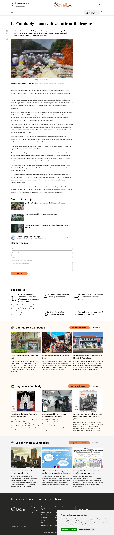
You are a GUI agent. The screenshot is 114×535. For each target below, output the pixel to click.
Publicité (44, 517)
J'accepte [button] (65, 529)
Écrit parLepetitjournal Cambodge (22, 83)
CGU (42, 523)
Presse (43, 520)
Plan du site (46, 532)
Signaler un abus (46, 525)
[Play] (97, 12)
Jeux (56, 523)
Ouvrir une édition (47, 512)
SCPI (56, 513)
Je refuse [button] (73, 529)
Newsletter (34, 515)
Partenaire (44, 515)
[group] (97, 12)
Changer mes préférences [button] (86, 529)
